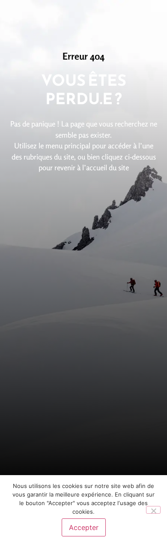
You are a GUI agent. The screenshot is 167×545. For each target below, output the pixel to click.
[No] (153, 510)
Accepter (83, 527)
